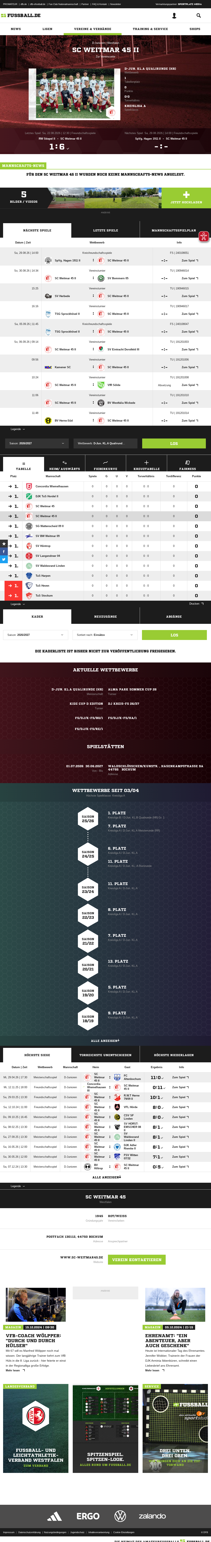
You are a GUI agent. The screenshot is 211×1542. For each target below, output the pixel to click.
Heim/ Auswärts (64, 468)
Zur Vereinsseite (105, 56)
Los (174, 443)
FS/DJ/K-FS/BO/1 (89, 717)
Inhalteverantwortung (98, 1532)
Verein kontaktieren (137, 1260)
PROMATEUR (10, 4)
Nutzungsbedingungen (55, 1532)
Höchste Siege (37, 1055)
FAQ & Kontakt (99, 4)
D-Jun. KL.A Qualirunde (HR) (150, 68)
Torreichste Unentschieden (105, 1055)
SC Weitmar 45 (106, 1197)
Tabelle (23, 468)
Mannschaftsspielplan (174, 230)
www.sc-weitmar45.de (81, 1257)
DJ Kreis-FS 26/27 (123, 703)
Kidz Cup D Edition (86, 703)
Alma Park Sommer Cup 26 (132, 689)
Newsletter (115, 4)
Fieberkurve (105, 468)
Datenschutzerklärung (29, 1532)
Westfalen (113, 42)
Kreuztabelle (147, 468)
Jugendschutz (77, 1532)
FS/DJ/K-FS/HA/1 (122, 717)
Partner (85, 4)
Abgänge (174, 616)
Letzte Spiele (105, 230)
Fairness (187, 468)
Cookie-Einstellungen (123, 1532)
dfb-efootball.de (37, 4)
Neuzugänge (105, 616)
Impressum (8, 1532)
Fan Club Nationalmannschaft (63, 4)
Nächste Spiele (37, 230)
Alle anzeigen (104, 1040)
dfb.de (24, 4)
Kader (37, 616)
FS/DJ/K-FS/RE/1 (89, 728)
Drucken (194, 603)
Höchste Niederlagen (174, 1055)
